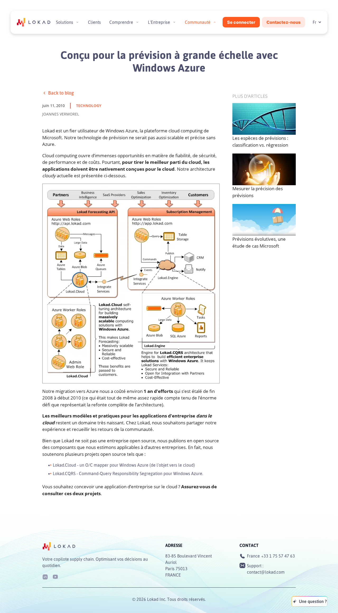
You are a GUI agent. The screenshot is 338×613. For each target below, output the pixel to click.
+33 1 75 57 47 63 (278, 556)
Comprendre (121, 22)
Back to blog (61, 93)
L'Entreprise (159, 22)
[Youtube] (55, 576)
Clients (94, 22)
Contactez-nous (283, 22)
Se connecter (241, 22)
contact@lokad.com (266, 572)
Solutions (64, 22)
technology (88, 105)
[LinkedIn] (45, 576)
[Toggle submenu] (77, 22)
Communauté (197, 22)
